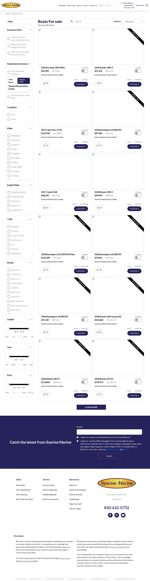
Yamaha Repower (50, 494)
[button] (42, 62)
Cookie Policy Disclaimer (54, 579)
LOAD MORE (91, 407)
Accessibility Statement (77, 579)
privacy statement (119, 547)
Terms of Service (25, 561)
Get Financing (21, 494)
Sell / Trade (71, 5)
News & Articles (75, 494)
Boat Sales (62, 5)
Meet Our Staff (75, 504)
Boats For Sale (17, 14)
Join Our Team (75, 508)
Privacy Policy (113, 449)
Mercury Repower (50, 490)
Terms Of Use (35, 579)
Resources (140, 5)
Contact (81, 84)
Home (7, 14)
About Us (73, 485)
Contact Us (93, 5)
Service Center (48, 485)
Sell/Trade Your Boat (24, 499)
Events (85, 5)
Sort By (117, 22)
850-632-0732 (116, 507)
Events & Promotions (77, 490)
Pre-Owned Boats (23, 490)
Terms (126, 449)
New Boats (20, 485)
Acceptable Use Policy (99, 579)
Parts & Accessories (51, 499)
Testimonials (74, 499)
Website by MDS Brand (125, 579)
